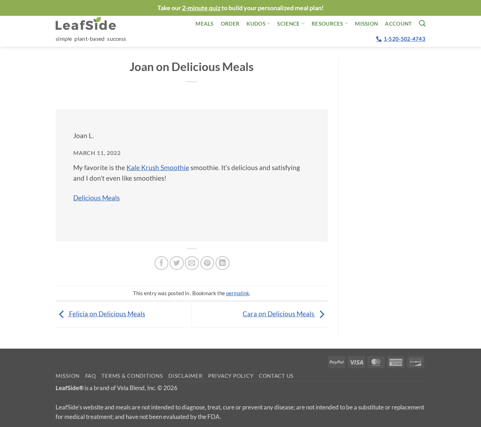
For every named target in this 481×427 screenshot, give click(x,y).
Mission (366, 23)
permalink (237, 293)
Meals (204, 23)
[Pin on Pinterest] (207, 263)
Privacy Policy (230, 376)
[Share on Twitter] (177, 263)
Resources (327, 23)
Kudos (256, 23)
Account (398, 23)
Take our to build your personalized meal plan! (240, 8)
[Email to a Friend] (192, 263)
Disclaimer (185, 376)
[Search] (422, 23)
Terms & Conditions (132, 376)
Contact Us (276, 376)
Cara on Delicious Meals (279, 314)
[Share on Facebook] (162, 263)
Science (288, 23)
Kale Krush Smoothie (157, 167)
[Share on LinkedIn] (222, 263)
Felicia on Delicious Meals (106, 314)
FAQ (90, 376)
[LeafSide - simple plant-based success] (91, 23)
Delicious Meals (96, 198)
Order (230, 23)
